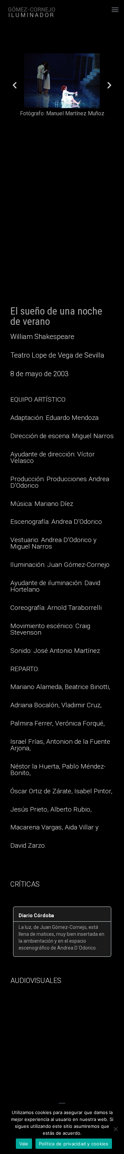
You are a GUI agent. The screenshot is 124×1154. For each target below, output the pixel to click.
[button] (115, 9)
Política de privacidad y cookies (73, 1143)
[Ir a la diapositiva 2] (59, 123)
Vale (24, 1143)
